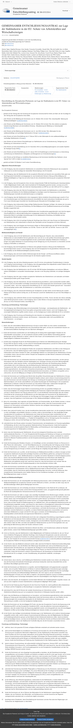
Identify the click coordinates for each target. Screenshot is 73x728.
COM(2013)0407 (43, 133)
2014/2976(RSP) (15, 78)
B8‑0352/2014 (9, 43)
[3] (55, 153)
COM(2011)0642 (22, 120)
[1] (25, 138)
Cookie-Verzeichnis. (56, 724)
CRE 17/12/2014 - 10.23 (41, 91)
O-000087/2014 (25, 159)
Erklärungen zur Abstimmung (43, 93)
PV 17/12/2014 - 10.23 (41, 90)
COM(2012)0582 (9, 127)
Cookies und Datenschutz (40, 724)
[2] (19, 148)
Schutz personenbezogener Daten (23, 724)
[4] (15, 229)
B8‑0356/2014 (9, 45)
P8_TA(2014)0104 (61, 90)
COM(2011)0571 (45, 538)
